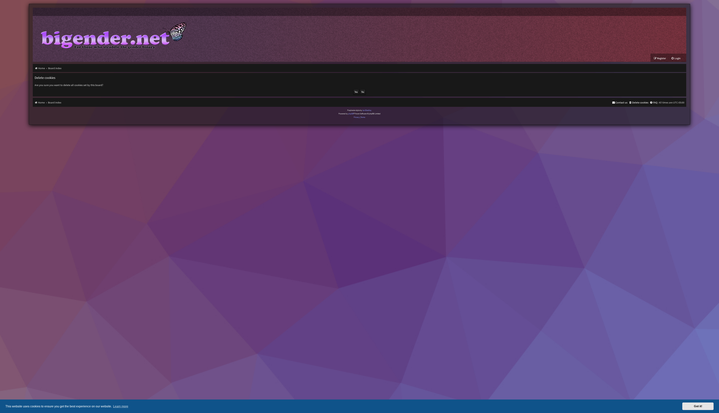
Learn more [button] (120, 406)
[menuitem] (676, 58)
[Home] (111, 35)
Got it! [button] (698, 406)
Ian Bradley (366, 110)
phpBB (351, 113)
